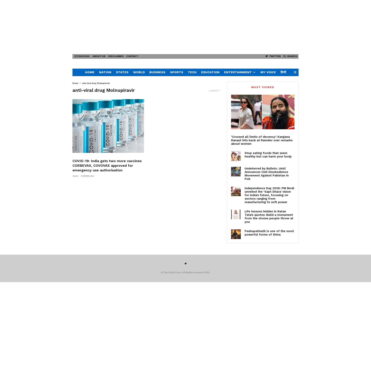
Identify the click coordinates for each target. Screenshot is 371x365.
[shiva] (236, 234)
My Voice (268, 72)
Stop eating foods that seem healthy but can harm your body (268, 154)
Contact (132, 56)
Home (89, 72)
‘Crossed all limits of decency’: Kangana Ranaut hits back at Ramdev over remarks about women (262, 140)
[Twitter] (186, 263)
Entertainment (238, 72)
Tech (192, 72)
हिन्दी (283, 72)
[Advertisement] (116, 27)
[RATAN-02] (236, 214)
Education (210, 72)
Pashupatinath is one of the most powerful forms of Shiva (269, 232)
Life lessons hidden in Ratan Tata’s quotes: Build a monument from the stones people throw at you (269, 217)
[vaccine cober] (108, 126)
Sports (176, 72)
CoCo (75, 176)
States (122, 72)
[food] (236, 156)
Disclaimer (115, 56)
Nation (105, 72)
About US (99, 56)
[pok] (236, 171)
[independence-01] (236, 191)
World (139, 72)
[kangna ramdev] (262, 112)
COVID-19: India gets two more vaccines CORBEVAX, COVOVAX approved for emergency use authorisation (107, 165)
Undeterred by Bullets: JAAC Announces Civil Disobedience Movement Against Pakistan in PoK (267, 174)
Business (157, 72)
